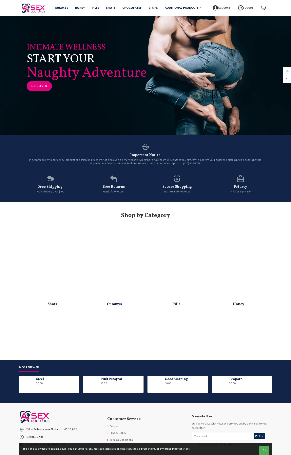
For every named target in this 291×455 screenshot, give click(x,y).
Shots (52, 304)
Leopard (235, 379)
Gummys (114, 304)
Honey (238, 304)
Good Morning (176, 379)
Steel (40, 379)
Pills (176, 304)
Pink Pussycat (111, 379)
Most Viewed (29, 367)
